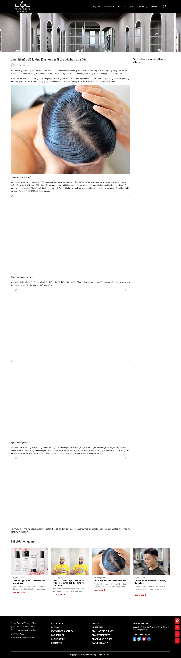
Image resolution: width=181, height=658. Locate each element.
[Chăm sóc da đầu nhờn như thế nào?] (111, 561)
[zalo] (177, 627)
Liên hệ (154, 6)
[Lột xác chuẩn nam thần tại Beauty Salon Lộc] (151, 561)
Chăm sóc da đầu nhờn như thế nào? (110, 581)
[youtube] (144, 639)
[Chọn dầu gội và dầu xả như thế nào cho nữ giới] (29, 561)
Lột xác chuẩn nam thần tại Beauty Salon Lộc (150, 582)
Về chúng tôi (109, 6)
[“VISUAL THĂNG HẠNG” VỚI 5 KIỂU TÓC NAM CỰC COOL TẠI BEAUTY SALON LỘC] (70, 561)
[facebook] (134, 639)
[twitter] (139, 639)
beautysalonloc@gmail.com (24, 637)
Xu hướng (143, 6)
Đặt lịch (132, 6)
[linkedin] (149, 639)
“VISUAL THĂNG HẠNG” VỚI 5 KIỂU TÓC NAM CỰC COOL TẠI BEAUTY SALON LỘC (68, 583)
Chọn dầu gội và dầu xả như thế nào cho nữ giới (29, 582)
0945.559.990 (18, 634)
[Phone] (177, 621)
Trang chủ (96, 6)
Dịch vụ (121, 6)
